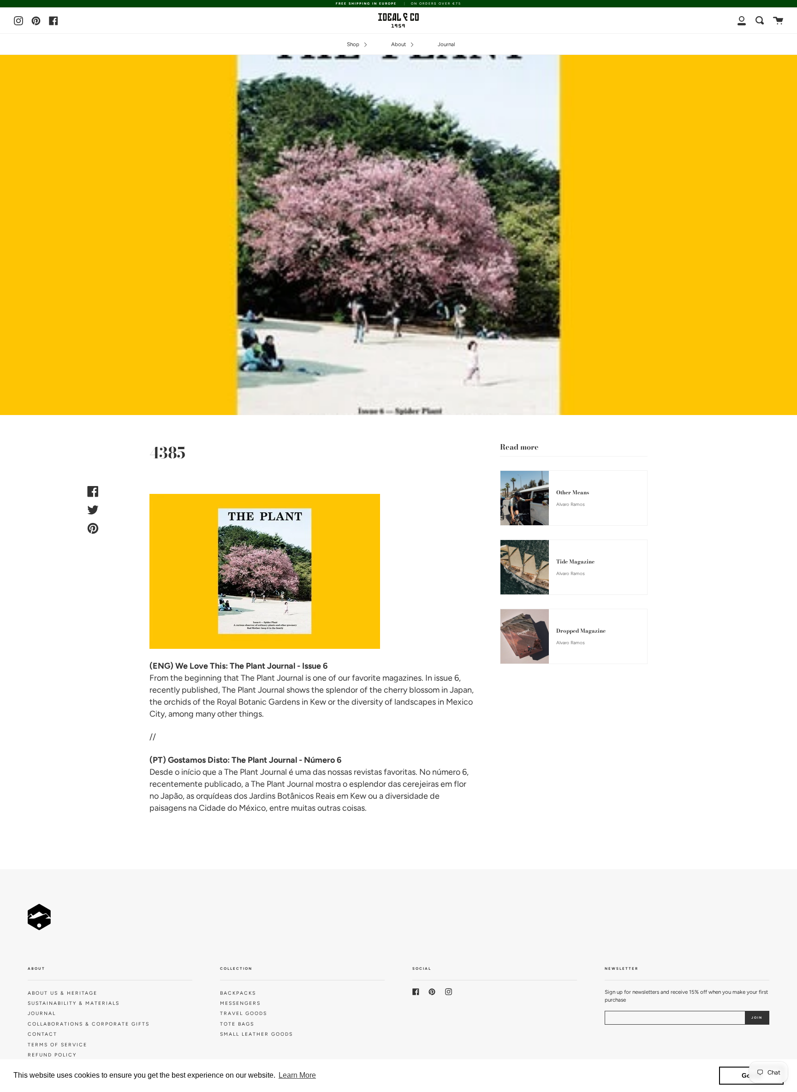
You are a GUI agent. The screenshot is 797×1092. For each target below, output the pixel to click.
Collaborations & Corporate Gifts (88, 1024)
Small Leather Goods (256, 1034)
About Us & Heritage (62, 993)
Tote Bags (237, 1024)
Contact (42, 1034)
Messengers (240, 1003)
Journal (446, 44)
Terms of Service (57, 1045)
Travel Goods (243, 1013)
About (399, 44)
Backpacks (238, 993)
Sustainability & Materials (73, 1003)
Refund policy (52, 1055)
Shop (354, 44)
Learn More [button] (297, 1075)
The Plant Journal (272, 678)
